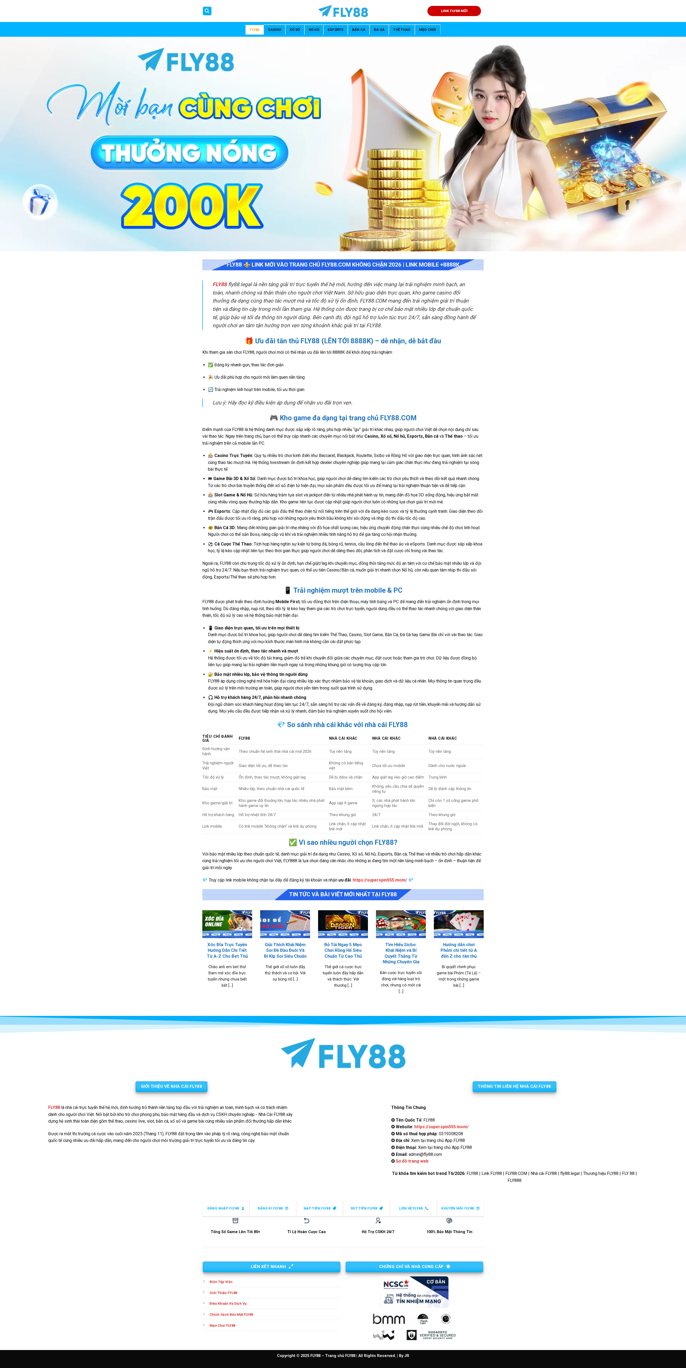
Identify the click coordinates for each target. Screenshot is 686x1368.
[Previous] (201, 959)
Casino (274, 30)
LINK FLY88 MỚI (454, 11)
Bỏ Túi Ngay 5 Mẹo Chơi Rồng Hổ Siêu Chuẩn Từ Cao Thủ (343, 950)
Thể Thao (401, 30)
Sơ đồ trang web (412, 1161)
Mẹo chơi (427, 30)
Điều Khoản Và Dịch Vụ (228, 1303)
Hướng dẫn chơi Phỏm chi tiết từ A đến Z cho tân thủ (459, 950)
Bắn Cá (359, 30)
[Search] (207, 11)
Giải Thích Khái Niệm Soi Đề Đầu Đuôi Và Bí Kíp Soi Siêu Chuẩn (285, 950)
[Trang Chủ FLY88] (343, 11)
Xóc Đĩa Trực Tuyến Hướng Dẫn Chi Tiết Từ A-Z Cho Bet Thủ (227, 950)
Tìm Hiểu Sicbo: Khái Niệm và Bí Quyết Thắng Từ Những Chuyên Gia (401, 953)
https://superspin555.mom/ (380, 880)
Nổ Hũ (314, 30)
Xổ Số (295, 30)
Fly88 (254, 30)
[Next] (485, 959)
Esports (336, 30)
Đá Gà (379, 30)
